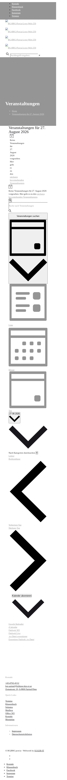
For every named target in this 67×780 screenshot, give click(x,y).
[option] (28, 455)
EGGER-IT (39, 750)
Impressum (16, 731)
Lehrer (11, 456)
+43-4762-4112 (12, 683)
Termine (15, 16)
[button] (28, 441)
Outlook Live (14, 633)
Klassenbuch (17, 6)
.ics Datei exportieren (18, 636)
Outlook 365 (14, 630)
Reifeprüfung (14, 459)
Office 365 (10, 713)
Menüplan (9, 719)
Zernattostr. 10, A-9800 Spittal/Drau (21, 689)
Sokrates (9, 707)
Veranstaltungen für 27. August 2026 (28, 114)
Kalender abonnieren (21, 596)
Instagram (16, 13)
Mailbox (9, 710)
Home (14, 111)
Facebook (16, 10)
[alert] (11, 159)
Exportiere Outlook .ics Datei (21, 639)
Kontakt (15, 3)
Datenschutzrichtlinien (22, 734)
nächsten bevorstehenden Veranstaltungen (17, 180)
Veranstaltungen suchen (28, 216)
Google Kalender (16, 624)
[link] (39, 55)
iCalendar (13, 627)
